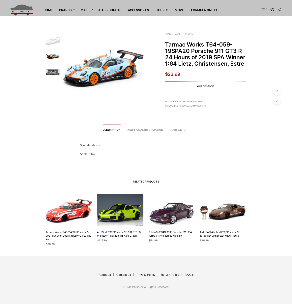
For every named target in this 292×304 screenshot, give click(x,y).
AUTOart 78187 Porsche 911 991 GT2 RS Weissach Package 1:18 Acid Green (119, 233)
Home (48, 10)
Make (177, 34)
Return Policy (170, 274)
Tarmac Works (197, 106)
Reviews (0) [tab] (178, 129)
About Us (105, 274)
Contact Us (123, 274)
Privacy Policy (145, 274)
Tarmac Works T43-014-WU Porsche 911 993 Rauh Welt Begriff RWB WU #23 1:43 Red (68, 235)
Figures (162, 10)
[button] (264, 10)
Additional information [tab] (145, 129)
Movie (180, 10)
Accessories (138, 10)
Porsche (188, 34)
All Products (109, 10)
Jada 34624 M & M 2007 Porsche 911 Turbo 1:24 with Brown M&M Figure (220, 233)
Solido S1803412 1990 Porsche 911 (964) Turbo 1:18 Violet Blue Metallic (170, 233)
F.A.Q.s (189, 274)
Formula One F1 (204, 10)
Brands (65, 10)
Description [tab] (112, 129)
